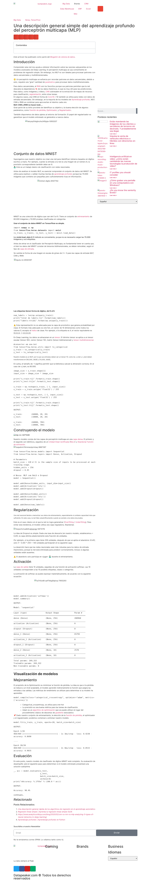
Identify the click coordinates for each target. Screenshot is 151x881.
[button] (16, 37)
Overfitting (69, 522)
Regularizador (65, 110)
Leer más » (113, 134)
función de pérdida (74, 715)
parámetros (50, 82)
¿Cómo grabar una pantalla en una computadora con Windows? (122, 182)
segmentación (35, 94)
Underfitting (81, 522)
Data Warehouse (67, 9)
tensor (57, 337)
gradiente (59, 713)
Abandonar (82, 442)
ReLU (72, 442)
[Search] (136, 111)
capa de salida (22, 567)
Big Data (66, 4)
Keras (27, 20)
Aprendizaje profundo (81, 99)
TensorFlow (35, 20)
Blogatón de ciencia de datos (62, 57)
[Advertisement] (117, 57)
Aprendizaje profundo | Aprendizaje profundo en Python (41, 820)
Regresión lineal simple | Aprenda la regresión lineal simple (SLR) (45, 812)
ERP (80, 9)
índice (34, 330)
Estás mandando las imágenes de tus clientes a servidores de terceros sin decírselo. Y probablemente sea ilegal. (123, 126)
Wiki (75, 14)
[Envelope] (100, 9)
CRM (86, 4)
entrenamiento (83, 216)
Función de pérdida (38, 110)
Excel (88, 9)
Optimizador (52, 110)
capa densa (78, 439)
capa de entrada (27, 249)
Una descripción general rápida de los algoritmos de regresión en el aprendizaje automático (56, 809)
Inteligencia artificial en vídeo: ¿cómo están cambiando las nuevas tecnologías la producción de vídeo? (123, 161)
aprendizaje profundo (63, 174)
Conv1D (51, 97)
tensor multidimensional (84, 340)
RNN (39, 86)
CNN (48, 91)
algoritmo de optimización (44, 710)
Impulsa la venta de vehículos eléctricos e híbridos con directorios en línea (122, 139)
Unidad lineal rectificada (59, 442)
